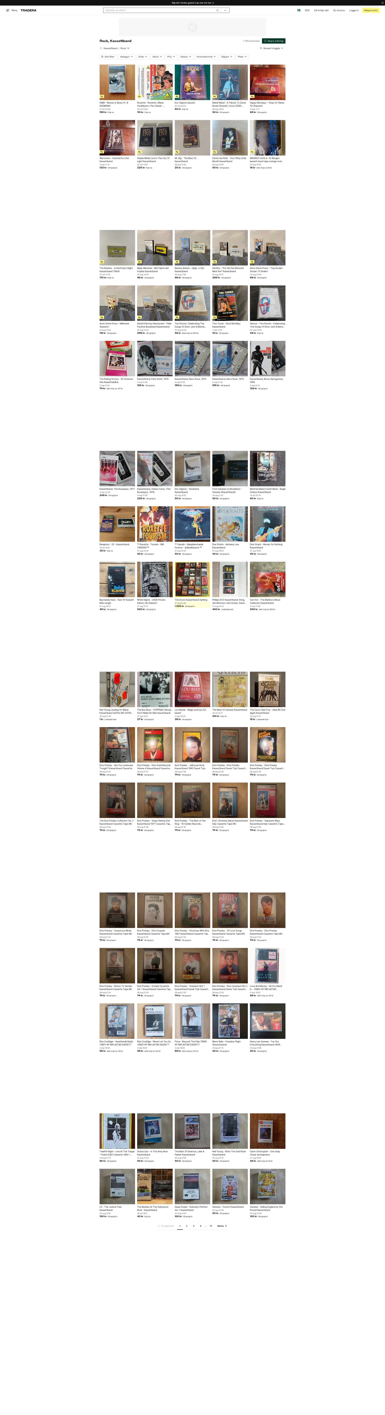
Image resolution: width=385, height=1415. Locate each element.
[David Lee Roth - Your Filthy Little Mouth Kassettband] (230, 137)
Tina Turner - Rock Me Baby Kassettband (226, 325)
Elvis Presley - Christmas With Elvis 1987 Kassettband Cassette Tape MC (192, 932)
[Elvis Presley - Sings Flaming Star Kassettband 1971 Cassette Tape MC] (155, 800)
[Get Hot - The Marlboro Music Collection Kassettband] (267, 579)
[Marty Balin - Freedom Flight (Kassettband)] (230, 1021)
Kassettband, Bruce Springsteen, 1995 (266, 380)
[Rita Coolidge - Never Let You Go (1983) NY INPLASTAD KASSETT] (155, 1021)
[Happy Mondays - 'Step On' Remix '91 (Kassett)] (267, 82)
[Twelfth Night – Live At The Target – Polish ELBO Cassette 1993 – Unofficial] (117, 1131)
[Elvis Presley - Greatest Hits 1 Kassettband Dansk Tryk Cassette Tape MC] (192, 965)
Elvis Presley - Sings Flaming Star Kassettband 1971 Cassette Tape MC (154, 822)
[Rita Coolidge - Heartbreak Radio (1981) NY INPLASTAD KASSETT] (117, 1021)
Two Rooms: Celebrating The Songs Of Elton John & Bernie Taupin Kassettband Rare (190, 325)
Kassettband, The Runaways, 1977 (117, 489)
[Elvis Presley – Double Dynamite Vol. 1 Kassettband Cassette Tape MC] (155, 965)
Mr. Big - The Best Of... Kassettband (186, 160)
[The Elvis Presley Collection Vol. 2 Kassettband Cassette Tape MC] (117, 800)
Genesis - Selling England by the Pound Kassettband (266, 1208)
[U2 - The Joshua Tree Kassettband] (117, 1186)
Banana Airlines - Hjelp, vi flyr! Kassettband (189, 270)
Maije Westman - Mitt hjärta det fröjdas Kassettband (153, 270)
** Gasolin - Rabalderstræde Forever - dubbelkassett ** (189, 546)
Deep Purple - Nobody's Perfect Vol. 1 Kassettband (191, 1208)
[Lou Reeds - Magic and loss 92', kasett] (192, 689)
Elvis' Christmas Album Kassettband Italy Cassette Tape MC (230, 822)
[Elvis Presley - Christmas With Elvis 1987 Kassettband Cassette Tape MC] (192, 910)
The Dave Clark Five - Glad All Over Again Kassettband (267, 711)
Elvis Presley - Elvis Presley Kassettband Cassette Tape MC (266, 932)
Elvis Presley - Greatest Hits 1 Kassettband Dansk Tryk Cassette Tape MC (192, 988)
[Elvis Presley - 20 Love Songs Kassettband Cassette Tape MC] (230, 910)
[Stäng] (382, 3)
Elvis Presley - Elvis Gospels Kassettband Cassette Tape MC (153, 932)
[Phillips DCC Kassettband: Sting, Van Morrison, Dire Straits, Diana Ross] (230, 579)
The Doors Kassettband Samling (191, 600)
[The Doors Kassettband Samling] (192, 579)
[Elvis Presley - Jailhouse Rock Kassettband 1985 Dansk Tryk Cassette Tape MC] (192, 745)
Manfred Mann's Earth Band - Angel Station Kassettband (267, 490)
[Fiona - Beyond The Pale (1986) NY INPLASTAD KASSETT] (192, 1021)
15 (211, 1226)
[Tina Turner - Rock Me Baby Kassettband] (230, 303)
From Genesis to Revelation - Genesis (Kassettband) (227, 490)
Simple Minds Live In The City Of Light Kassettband (153, 160)
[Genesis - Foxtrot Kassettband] (230, 1186)
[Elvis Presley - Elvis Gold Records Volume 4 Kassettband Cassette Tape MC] (155, 745)
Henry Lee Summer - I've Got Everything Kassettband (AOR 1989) (265, 1043)
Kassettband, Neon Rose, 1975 (190, 379)
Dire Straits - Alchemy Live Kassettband (225, 546)
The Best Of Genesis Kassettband (229, 709)
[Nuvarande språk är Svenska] (299, 10)
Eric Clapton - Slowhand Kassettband (187, 490)
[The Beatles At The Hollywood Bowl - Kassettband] (155, 1186)
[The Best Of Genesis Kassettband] (230, 689)
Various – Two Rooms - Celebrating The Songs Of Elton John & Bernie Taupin (267, 325)
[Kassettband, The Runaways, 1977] (117, 468)
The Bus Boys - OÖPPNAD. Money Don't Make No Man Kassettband (154, 711)
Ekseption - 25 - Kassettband (114, 544)
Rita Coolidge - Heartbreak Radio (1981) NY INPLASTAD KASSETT (116, 1043)
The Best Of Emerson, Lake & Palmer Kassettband (189, 1153)
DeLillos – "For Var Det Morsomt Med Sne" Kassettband (228, 270)
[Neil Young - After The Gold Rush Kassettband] (230, 1131)
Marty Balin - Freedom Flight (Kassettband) (226, 1043)
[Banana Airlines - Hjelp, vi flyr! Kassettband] (192, 247)
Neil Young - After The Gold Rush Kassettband (229, 1153)
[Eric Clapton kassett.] (192, 82)
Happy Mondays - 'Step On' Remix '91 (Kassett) (267, 104)
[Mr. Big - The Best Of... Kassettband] (192, 137)
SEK (307, 10)
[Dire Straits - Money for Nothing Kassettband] (267, 524)
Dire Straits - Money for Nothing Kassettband (266, 546)
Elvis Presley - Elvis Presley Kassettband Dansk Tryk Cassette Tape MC (229, 767)
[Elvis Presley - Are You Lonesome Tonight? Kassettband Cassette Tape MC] (117, 745)
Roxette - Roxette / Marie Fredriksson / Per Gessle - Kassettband (150, 104)
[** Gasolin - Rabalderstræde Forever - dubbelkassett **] (192, 524)
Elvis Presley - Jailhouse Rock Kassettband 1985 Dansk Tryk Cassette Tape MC (190, 767)
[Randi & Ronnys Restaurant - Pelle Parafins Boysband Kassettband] (155, 303)
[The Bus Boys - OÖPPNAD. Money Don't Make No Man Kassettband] (155, 689)
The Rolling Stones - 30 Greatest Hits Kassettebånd (116, 380)
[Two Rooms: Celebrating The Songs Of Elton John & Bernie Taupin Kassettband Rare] (192, 303)
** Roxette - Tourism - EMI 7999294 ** (150, 546)
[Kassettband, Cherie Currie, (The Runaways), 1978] (155, 468)
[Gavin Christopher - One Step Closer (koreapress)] (267, 1131)
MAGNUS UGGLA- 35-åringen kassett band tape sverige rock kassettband (266, 160)
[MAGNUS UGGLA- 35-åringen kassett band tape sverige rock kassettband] (267, 137)
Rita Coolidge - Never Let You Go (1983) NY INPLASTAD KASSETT (154, 1043)
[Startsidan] (28, 10)
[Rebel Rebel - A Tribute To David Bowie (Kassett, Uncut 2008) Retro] (230, 82)
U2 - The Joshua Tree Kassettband (111, 1208)
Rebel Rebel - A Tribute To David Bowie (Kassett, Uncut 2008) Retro (229, 104)
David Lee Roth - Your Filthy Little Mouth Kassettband (229, 160)
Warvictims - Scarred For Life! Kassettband (114, 160)
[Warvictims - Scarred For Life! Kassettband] (117, 137)
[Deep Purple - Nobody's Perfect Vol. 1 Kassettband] (192, 1186)
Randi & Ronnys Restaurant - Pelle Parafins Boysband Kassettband (154, 325)
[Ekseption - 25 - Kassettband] (117, 524)
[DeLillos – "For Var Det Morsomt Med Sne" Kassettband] (230, 247)
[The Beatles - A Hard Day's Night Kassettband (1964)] (117, 247)
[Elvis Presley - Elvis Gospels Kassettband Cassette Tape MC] (155, 910)
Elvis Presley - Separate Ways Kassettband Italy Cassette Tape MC (266, 822)
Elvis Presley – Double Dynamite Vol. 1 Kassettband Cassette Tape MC (154, 988)
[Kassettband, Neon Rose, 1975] (192, 358)
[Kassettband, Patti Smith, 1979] (155, 358)
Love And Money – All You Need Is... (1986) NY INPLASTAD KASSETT (266, 988)
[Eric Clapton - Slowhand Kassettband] (192, 468)
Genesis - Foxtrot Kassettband (228, 1207)
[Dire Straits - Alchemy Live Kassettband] (230, 524)
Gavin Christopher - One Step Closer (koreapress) (265, 1153)
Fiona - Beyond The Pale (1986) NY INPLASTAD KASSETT (191, 1043)
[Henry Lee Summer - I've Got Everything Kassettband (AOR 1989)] (267, 1021)
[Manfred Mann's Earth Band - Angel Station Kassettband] (267, 468)
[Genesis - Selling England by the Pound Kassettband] (267, 1186)
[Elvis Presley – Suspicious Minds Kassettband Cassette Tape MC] (117, 910)
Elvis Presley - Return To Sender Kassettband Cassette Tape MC (116, 987)
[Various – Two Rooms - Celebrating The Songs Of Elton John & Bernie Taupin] (267, 303)
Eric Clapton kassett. (185, 102)
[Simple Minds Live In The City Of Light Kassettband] (155, 137)
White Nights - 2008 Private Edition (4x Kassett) (151, 601)
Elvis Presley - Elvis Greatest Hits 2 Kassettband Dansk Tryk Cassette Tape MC (229, 988)
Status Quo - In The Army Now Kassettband (152, 1153)
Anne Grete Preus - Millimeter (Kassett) (114, 325)
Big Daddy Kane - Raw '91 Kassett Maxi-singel (117, 601)
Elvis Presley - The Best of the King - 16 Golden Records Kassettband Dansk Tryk (190, 822)
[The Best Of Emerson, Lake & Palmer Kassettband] (192, 1131)
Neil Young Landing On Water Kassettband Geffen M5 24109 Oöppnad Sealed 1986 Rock (115, 711)
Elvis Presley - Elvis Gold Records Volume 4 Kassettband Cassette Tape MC (154, 767)
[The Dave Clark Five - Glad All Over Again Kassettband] (267, 689)
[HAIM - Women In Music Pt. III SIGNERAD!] (117, 82)
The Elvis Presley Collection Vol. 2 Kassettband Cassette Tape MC (117, 822)
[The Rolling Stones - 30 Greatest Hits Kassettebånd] (117, 358)
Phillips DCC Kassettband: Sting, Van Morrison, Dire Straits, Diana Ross (228, 602)
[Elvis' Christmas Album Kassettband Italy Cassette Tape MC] (230, 800)
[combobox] (162, 10)
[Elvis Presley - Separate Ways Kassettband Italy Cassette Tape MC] (267, 800)
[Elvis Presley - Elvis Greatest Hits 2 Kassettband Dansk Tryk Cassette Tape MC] (230, 965)
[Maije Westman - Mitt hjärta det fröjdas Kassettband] (155, 247)
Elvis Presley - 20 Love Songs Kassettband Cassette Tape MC (228, 932)
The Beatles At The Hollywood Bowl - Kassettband (152, 1208)
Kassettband (110, 48)
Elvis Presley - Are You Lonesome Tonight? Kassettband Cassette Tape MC (116, 767)
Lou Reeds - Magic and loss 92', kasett (190, 711)
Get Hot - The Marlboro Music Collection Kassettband (265, 601)
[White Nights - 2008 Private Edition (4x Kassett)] (155, 579)
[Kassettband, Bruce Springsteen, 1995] (267, 358)
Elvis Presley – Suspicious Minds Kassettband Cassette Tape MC (116, 932)
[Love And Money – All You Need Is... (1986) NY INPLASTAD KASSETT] (267, 965)
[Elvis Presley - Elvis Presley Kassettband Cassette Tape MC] (267, 910)
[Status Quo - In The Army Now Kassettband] (155, 1131)
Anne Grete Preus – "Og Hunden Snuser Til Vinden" (266, 270)
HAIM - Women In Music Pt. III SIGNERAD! (114, 104)
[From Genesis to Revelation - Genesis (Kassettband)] (230, 468)
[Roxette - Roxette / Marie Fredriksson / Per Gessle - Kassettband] (155, 82)
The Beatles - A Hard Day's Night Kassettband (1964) (116, 270)
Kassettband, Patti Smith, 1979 (153, 379)
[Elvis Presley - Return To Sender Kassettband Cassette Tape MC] (117, 965)
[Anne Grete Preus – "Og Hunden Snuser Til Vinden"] (267, 247)
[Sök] (217, 10)
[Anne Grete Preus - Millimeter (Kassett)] (117, 303)
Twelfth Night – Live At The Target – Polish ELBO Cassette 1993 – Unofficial (117, 1153)
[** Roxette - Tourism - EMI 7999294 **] (155, 524)
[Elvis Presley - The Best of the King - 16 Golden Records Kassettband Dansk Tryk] (192, 800)
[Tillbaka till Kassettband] (101, 48)
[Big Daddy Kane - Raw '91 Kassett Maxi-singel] (117, 579)
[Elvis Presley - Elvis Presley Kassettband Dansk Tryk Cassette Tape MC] (230, 745)
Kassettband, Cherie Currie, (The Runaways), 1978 (154, 490)
